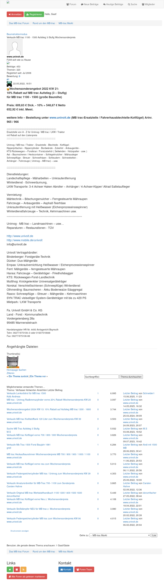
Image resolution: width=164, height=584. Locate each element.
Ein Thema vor (38, 376)
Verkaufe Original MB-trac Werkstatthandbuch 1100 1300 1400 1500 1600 (44, 492)
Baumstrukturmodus (17, 34)
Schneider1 (149, 393)
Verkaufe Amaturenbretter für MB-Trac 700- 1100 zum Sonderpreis (40, 483)
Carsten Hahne (14, 486)
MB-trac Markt (66, 23)
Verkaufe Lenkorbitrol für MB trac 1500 (26, 393)
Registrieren (35, 14)
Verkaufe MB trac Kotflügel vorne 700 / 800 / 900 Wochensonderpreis (42, 435)
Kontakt (67, 569)
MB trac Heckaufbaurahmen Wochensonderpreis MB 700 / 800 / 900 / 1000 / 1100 (48, 454)
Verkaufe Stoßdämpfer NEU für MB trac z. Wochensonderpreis (38, 508)
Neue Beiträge (90, 4)
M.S (9, 431)
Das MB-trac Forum (19, 23)
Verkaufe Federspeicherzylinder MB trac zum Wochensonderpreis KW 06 (44, 518)
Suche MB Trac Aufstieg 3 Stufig (23, 428)
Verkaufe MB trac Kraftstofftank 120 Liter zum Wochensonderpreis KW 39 (44, 418)
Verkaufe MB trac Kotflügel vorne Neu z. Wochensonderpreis (37, 499)
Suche (133, 4)
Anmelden (16, 14)
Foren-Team (85, 569)
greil (9, 447)
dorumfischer (13, 495)
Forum (72, 4)
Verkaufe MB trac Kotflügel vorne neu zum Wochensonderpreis (38, 463)
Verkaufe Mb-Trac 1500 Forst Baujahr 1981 (29, 444)
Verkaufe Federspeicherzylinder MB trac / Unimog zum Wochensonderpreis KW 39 (48, 473)
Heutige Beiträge (114, 4)
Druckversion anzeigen (20, 530)
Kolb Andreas (13, 396)
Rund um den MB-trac (44, 23)
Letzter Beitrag (130, 393)
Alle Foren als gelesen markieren (28, 576)
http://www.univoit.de (20, 236)
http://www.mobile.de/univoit (24, 240)
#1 (8, 79)
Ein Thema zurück (18, 376)
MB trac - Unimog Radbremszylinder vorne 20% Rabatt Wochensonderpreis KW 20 (49, 399)
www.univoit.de (59, 117)
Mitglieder (149, 4)
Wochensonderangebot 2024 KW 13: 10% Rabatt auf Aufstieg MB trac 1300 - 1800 (49, 409)
